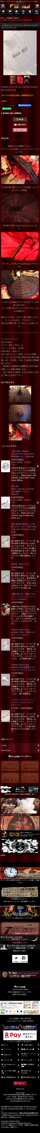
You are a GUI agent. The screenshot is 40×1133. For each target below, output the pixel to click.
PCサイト (21, 1083)
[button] (3, 6)
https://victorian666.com (28, 1113)
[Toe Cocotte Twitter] (16, 959)
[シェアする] (4, 105)
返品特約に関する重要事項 (12, 113)
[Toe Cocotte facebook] (24, 959)
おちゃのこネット (16, 1131)
